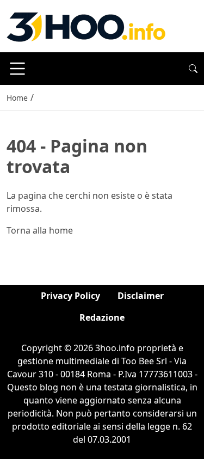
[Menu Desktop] (17, 68)
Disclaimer (141, 296)
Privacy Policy (70, 296)
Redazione (102, 317)
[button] (193, 68)
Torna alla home (40, 230)
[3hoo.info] (86, 25)
